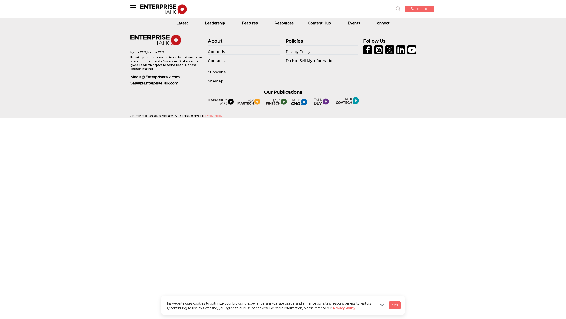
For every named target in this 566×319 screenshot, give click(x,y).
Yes (395, 305)
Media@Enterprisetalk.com (155, 77)
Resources (284, 23)
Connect (382, 23)
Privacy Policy (212, 115)
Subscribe (419, 9)
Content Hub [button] (319, 23)
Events (354, 23)
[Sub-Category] (133, 7)
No (381, 305)
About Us (216, 52)
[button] (422, 9)
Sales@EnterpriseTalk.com (154, 83)
